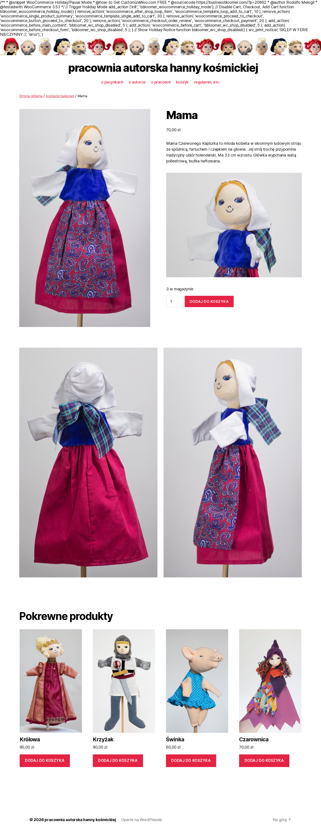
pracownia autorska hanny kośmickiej (163, 67)
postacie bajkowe (60, 96)
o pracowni (161, 82)
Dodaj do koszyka (209, 301)
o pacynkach (112, 82)
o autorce (137, 82)
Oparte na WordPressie (141, 819)
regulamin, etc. (207, 82)
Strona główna (31, 96)
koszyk (182, 82)
